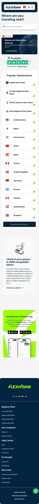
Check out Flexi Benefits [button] (9, 474)
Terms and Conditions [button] (19, 496)
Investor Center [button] (7, 436)
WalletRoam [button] (6, 465)
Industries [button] (5, 462)
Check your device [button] (13, 288)
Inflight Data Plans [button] (8, 423)
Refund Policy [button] (6, 478)
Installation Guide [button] (8, 449)
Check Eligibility (11, 51)
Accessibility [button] (6, 482)
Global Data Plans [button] (7, 419)
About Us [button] (5, 432)
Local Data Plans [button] (7, 411)
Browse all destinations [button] (19, 224)
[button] (29, 7)
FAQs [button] (3, 445)
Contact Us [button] (5, 453)
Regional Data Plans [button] (8, 415)
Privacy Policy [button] (19, 499)
